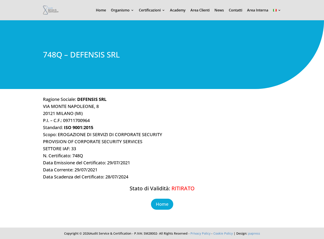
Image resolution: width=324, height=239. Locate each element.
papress (254, 233)
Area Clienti (200, 10)
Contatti (235, 10)
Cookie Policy (223, 233)
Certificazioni (150, 10)
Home (101, 10)
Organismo (120, 10)
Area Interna (257, 10)
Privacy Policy (200, 233)
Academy (178, 10)
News (219, 10)
